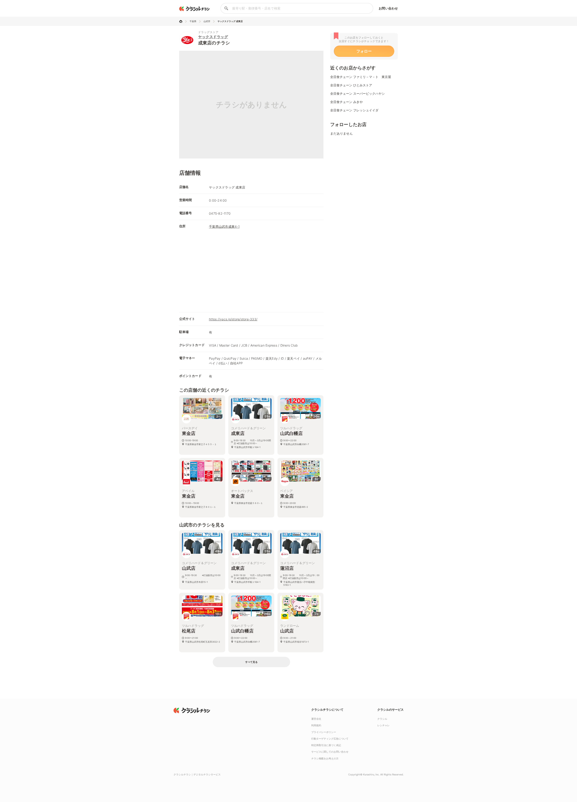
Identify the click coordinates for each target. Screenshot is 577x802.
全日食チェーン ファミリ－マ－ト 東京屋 (360, 77)
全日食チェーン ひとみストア (351, 85)
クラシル (382, 718)
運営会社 (316, 718)
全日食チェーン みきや (346, 102)
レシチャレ (383, 725)
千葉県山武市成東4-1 (224, 226)
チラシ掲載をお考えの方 (325, 758)
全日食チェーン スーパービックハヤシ (357, 93)
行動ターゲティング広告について (329, 738)
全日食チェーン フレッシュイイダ (354, 110)
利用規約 (316, 725)
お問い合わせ (388, 8)
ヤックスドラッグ (213, 36)
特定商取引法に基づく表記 (326, 745)
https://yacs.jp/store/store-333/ (233, 319)
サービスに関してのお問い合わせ (329, 751)
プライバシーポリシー (323, 732)
